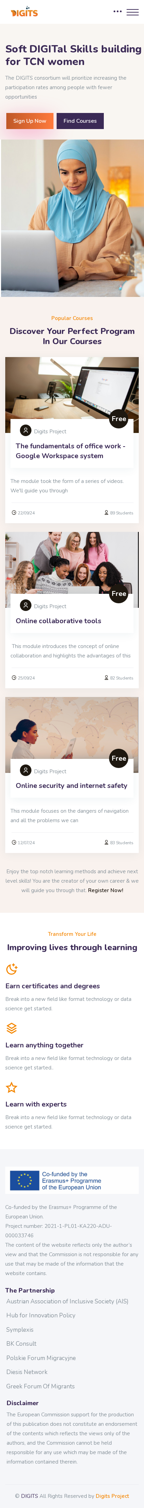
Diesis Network (27, 1372)
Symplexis (20, 1330)
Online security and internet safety (72, 785)
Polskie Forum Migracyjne (41, 1358)
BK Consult (21, 1344)
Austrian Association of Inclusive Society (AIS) (67, 1301)
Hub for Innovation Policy (40, 1315)
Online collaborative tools (58, 621)
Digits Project (112, 1496)
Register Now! (105, 890)
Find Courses (80, 121)
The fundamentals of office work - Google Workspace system (70, 451)
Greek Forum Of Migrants (40, 1386)
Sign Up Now (29, 121)
